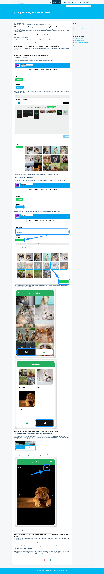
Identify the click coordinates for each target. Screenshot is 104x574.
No (46, 560)
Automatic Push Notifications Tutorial (81, 30)
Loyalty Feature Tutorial (79, 38)
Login (84, 2)
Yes (52, 560)
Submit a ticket (78, 2)
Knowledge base (56, 2)
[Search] (89, 6)
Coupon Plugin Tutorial (79, 45)
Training (64, 2)
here (60, 174)
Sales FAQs (70, 2)
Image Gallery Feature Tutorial (80, 32)
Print (76, 23)
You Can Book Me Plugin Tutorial (80, 28)
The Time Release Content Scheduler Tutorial (81, 43)
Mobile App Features (29, 6)
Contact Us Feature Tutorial (79, 34)
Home (50, 2)
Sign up (87, 2)
